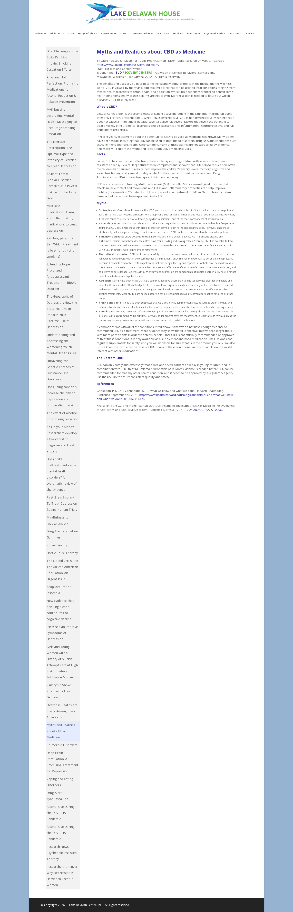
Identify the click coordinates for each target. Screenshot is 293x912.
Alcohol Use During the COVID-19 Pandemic (61, 813)
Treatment (193, 33)
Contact (249, 33)
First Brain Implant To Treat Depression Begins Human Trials (62, 503)
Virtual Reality (57, 545)
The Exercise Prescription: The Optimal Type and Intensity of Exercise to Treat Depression (61, 154)
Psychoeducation (214, 33)
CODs (123, 33)
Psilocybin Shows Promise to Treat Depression (59, 691)
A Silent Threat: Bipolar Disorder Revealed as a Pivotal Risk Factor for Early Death (62, 186)
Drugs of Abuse (87, 33)
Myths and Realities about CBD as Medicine (61, 731)
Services (178, 33)
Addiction (55, 33)
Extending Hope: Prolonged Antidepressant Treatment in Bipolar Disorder (62, 276)
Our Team (163, 33)
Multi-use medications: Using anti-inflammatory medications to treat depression (62, 218)
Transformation (140, 33)
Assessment (108, 33)
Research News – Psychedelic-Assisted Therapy (62, 853)
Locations (235, 33)
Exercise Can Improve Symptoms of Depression (62, 633)
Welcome (40, 33)
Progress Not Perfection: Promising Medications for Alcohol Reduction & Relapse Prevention (62, 89)
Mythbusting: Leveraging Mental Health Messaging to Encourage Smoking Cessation (62, 121)
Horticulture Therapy (62, 553)
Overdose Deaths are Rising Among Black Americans (62, 711)
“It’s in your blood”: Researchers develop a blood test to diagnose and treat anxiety (62, 439)
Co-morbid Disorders (62, 745)
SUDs (71, 33)
